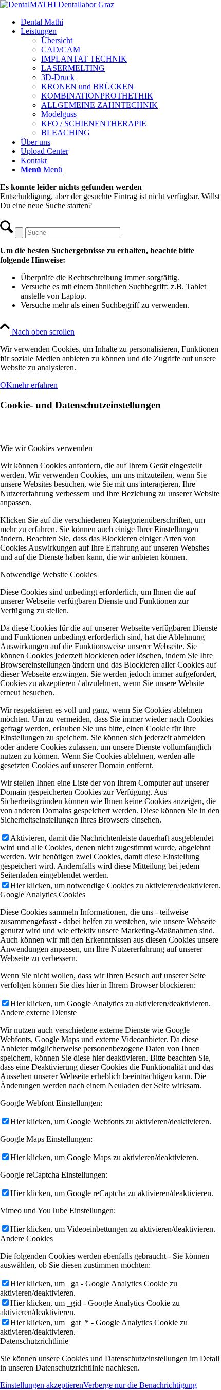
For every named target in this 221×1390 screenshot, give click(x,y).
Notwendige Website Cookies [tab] (48, 574)
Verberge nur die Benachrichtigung (140, 1385)
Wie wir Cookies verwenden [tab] (46, 448)
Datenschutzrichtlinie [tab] (34, 1341)
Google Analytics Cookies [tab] (42, 894)
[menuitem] (121, 22)
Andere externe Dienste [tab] (38, 1012)
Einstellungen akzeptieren (41, 1385)
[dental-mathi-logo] (57, 4)
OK (6, 385)
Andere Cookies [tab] (26, 1238)
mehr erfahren (35, 385)
